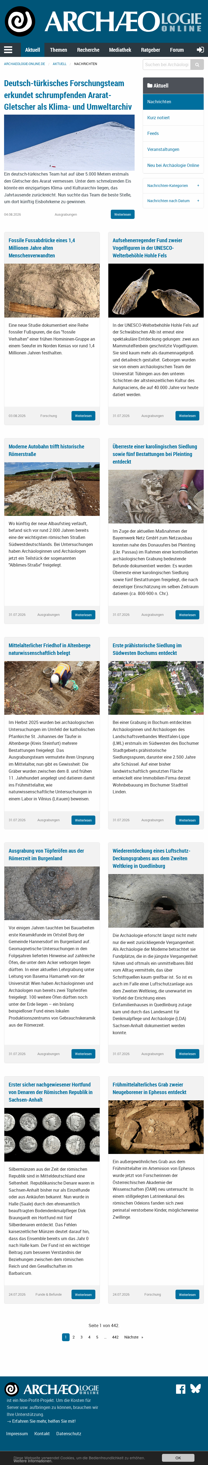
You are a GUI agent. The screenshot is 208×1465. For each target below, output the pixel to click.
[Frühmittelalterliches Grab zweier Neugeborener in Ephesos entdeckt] (156, 1127)
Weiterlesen (122, 214)
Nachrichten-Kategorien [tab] (167, 185)
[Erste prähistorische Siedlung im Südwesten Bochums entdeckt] (156, 688)
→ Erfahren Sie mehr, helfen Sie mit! (41, 1421)
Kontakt (42, 1434)
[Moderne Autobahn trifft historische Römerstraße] (52, 488)
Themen (58, 49)
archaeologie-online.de (24, 64)
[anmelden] (200, 49)
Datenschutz (68, 1434)
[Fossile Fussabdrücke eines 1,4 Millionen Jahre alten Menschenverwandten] (52, 290)
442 (115, 1337)
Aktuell (32, 49)
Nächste (131, 1337)
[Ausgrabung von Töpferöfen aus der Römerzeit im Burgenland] (52, 893)
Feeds (153, 133)
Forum (177, 49)
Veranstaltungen (163, 149)
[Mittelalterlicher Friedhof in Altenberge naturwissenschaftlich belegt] (52, 688)
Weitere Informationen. (33, 1460)
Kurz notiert (158, 118)
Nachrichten (159, 102)
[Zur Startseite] (104, 21)
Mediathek (120, 49)
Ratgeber (150, 49)
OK (178, 1457)
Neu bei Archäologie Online (173, 165)
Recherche (88, 49)
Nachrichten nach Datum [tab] (168, 200)
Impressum (17, 1434)
